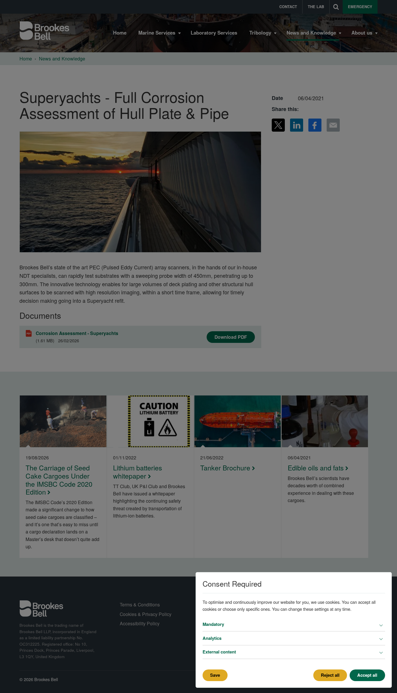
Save (215, 675)
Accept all (367, 675)
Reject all (330, 675)
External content (219, 652)
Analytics (212, 638)
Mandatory (213, 624)
